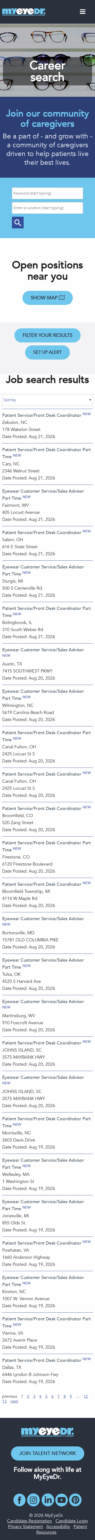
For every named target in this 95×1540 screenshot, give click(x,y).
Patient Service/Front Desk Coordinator (41, 415)
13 (4, 1401)
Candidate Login (72, 1521)
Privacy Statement (25, 1527)
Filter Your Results (47, 335)
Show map (45, 297)
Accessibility (58, 1527)
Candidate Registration (29, 1521)
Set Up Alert (47, 352)
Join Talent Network (47, 1453)
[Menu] (82, 12)
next (14, 1401)
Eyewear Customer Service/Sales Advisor (43, 650)
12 (86, 1396)
